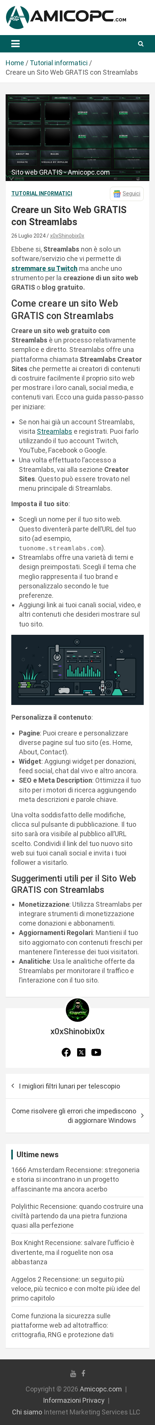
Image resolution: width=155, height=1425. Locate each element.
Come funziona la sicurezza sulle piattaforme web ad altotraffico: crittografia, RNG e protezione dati (62, 1325)
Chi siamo (27, 1412)
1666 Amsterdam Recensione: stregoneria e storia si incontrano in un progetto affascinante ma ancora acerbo (75, 1179)
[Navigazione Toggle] (15, 43)
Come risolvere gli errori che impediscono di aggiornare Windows (74, 1115)
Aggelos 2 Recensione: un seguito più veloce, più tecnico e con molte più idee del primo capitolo (75, 1288)
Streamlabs (54, 431)
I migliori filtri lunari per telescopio (69, 1086)
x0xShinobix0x (67, 236)
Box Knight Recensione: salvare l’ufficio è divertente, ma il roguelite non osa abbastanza (72, 1252)
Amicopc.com (101, 1389)
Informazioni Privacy (74, 1400)
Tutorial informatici (41, 193)
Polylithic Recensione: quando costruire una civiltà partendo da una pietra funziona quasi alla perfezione (77, 1215)
